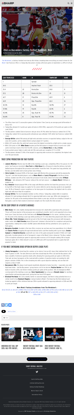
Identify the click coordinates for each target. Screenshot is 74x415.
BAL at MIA (42, 290)
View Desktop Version (38, 359)
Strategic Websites (50, 411)
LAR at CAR (58, 290)
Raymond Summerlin (9, 351)
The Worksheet (6, 60)
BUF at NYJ (34, 290)
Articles (12, 311)
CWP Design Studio (29, 411)
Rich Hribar (8, 53)
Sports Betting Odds (37, 379)
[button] (71, 3)
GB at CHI (5, 290)
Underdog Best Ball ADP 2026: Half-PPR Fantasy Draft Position (9, 347)
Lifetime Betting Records (37, 383)
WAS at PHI (50, 290)
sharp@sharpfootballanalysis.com (37, 368)
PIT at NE (47, 292)
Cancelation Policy (37, 394)
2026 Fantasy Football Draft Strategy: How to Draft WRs (53, 347)
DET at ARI (32, 292)
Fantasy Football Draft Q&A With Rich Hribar (32, 347)
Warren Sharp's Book (37, 390)
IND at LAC (66, 290)
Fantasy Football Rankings (37, 387)
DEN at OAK (37, 294)
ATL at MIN (19, 290)
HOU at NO (54, 292)
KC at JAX (12, 290)
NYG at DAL (39, 292)
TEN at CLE (27, 290)
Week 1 (4, 63)
